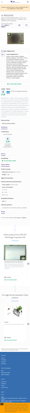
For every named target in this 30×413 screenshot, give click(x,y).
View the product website (8, 123)
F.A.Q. (2, 394)
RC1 (3, 54)
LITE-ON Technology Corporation (19, 91)
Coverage (3, 361)
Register (3, 26)
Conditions (3, 383)
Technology (3, 359)
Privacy (3, 385)
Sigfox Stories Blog (5, 372)
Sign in (6, 25)
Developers (3, 363)
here (27, 408)
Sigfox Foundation (5, 374)
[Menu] (2, 2)
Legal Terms (4, 381)
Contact (3, 358)
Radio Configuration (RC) (9, 51)
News (2, 370)
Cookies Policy (4, 387)
